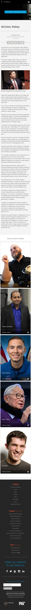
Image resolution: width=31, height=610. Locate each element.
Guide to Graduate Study (15, 535)
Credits (15, 502)
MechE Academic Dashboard (15, 514)
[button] (29, 2)
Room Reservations (15, 548)
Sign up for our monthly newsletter (16, 581)
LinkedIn (15, 42)
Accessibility (15, 499)
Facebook (8, 42)
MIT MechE (5, 2)
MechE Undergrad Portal (15, 516)
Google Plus (19, 42)
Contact (15, 489)
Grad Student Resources (15, 523)
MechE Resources (15, 550)
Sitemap (15, 494)
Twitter (12, 42)
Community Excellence (15, 487)
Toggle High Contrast (15, 504)
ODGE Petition (15, 528)
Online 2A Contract (15, 518)
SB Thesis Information (15, 521)
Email (22, 42)
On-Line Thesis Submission (15, 531)
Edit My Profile (15, 552)
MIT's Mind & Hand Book (15, 538)
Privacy (15, 497)
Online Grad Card (15, 526)
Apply (15, 492)
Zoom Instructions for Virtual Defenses (15, 533)
